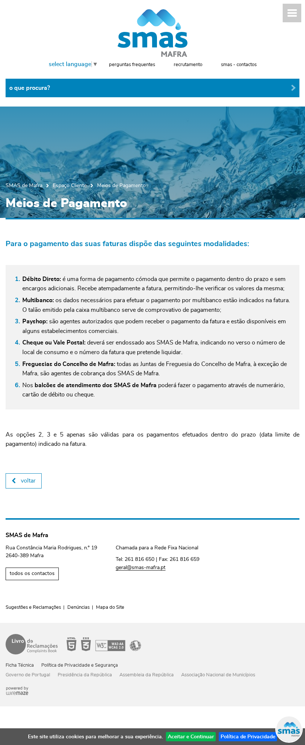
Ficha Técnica (20, 665)
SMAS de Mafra (24, 185)
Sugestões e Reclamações (33, 607)
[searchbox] (152, 88)
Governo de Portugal (28, 675)
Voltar (28, 481)
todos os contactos (32, 573)
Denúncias (78, 607)
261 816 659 (184, 559)
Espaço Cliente (70, 185)
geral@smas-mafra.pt (141, 567)
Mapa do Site (110, 607)
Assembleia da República (146, 675)
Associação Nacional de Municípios (218, 675)
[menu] (292, 13)
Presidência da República (85, 675)
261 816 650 (139, 559)
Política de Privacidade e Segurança (79, 665)
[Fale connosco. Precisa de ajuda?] (220, 729)
